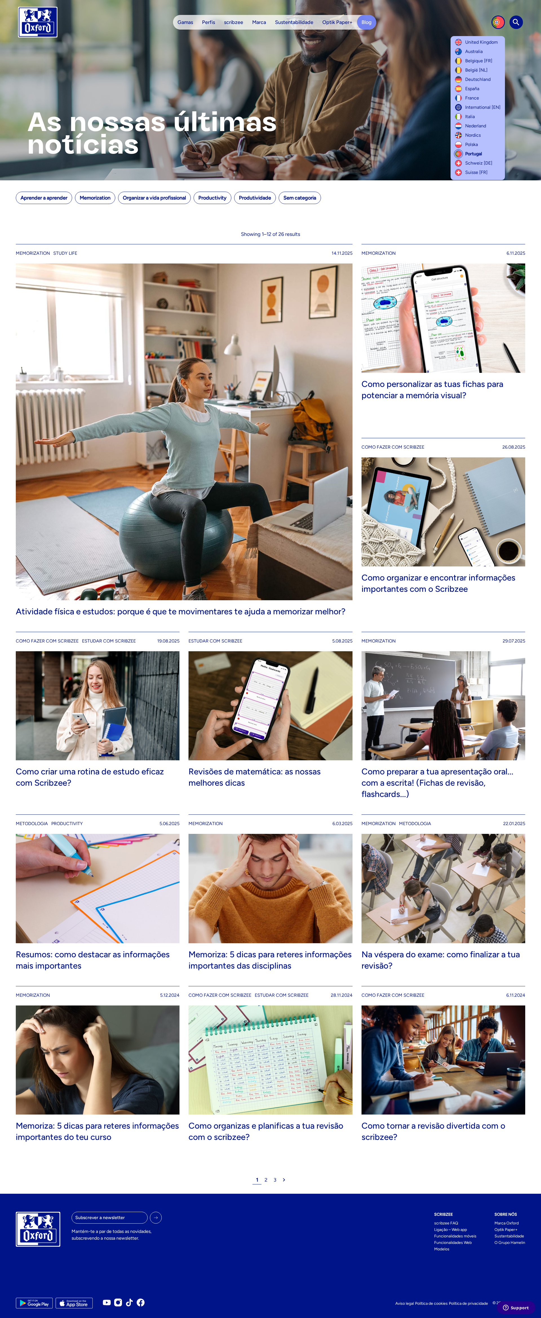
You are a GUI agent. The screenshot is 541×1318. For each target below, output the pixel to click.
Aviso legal (404, 1303)
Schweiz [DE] (478, 163)
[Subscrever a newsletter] (156, 1218)
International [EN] (482, 107)
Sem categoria (299, 198)
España (472, 88)
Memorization (95, 198)
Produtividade (255, 198)
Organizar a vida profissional (154, 198)
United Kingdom (481, 42)
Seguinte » (284, 1179)
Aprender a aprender (44, 198)
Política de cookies (431, 1303)
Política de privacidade (468, 1303)
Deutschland (478, 79)
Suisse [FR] (476, 172)
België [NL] (476, 70)
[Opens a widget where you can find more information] (515, 1308)
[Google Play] (34, 1303)
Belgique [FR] (478, 60)
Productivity (212, 198)
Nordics (473, 135)
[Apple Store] (74, 1303)
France (472, 98)
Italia (470, 116)
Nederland (475, 126)
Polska (471, 144)
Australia (474, 51)
